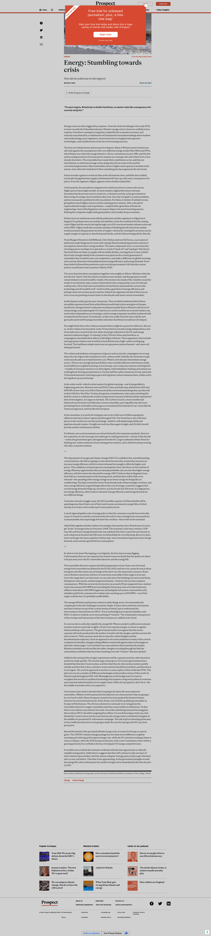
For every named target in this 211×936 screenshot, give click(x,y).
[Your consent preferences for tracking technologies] (207, 932)
